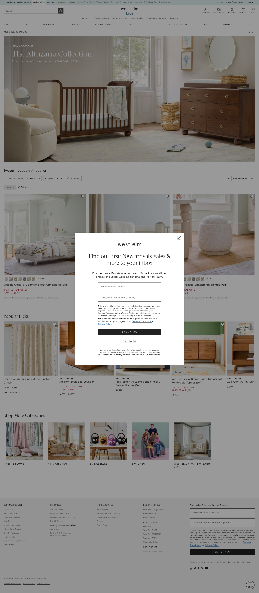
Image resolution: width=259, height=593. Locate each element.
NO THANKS (129, 341)
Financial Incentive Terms (113, 352)
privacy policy (122, 355)
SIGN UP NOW (129, 332)
